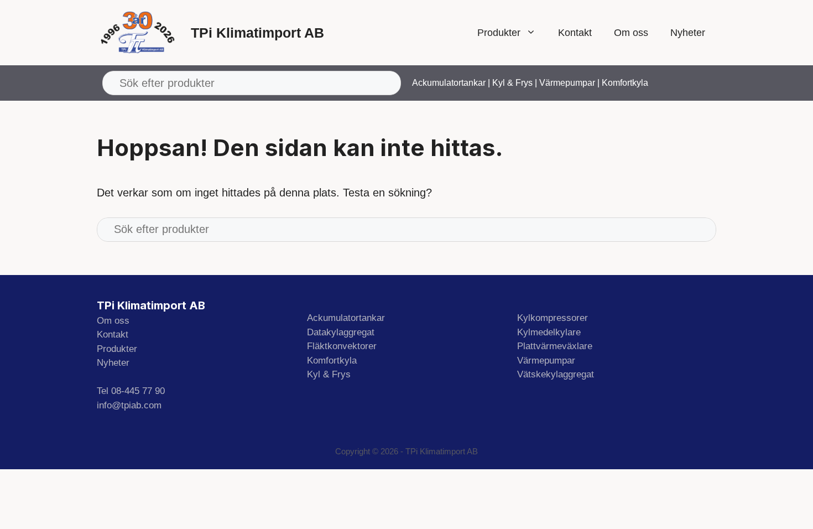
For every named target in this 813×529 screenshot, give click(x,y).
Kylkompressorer (552, 318)
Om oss (631, 32)
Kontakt (575, 32)
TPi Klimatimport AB (257, 32)
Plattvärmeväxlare (554, 346)
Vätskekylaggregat (555, 374)
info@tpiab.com (129, 405)
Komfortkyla (625, 82)
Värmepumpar (567, 82)
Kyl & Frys (512, 82)
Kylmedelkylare (549, 332)
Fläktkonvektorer (342, 346)
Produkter (498, 32)
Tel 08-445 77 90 (131, 391)
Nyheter (687, 32)
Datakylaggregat (340, 332)
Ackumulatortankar (449, 82)
